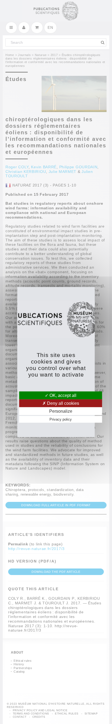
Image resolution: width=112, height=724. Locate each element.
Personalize (60, 411)
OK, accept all (62, 395)
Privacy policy (60, 419)
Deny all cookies (62, 403)
